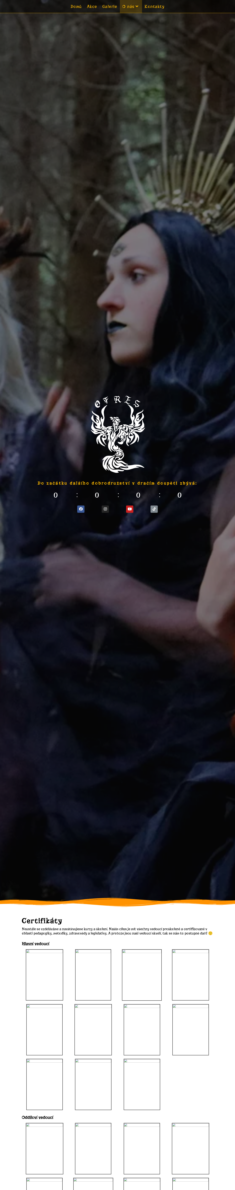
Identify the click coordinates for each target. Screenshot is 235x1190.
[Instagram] (105, 509)
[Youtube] (129, 509)
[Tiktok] (154, 509)
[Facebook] (80, 509)
